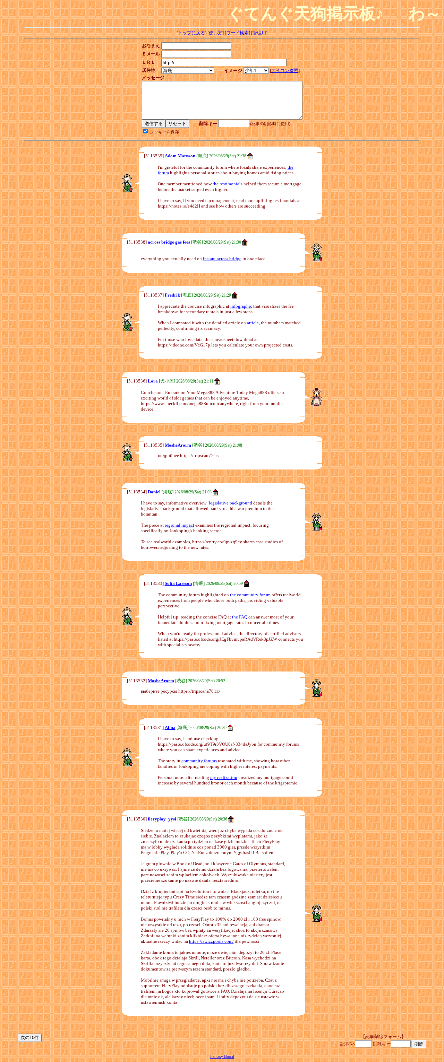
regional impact (179, 525)
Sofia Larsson (178, 583)
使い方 (215, 32)
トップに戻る (191, 32)
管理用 (259, 32)
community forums (199, 760)
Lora (153, 381)
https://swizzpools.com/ (211, 941)
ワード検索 (237, 32)
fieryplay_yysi (162, 819)
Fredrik (172, 295)
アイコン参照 (284, 70)
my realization (223, 777)
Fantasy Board (222, 1056)
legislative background (230, 503)
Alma (170, 727)
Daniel (154, 491)
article (253, 322)
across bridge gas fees (169, 242)
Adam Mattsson (180, 155)
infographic (241, 306)
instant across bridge (222, 258)
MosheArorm (178, 445)
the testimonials (227, 183)
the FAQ (239, 617)
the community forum (250, 594)
